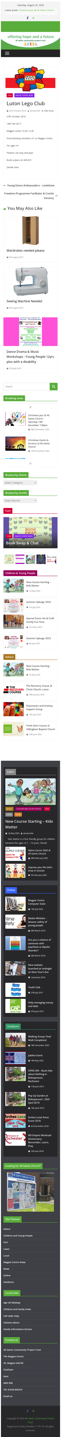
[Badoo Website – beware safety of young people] (15, 924)
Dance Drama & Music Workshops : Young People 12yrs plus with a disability (30, 356)
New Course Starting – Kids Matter (38, 583)
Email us (7, 1396)
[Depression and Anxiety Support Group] (13, 711)
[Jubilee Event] (15, 1058)
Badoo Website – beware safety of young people (37, 922)
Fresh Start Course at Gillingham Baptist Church (40, 727)
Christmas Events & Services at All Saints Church (39, 443)
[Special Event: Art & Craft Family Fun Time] (13, 624)
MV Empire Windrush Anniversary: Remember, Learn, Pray (39, 1140)
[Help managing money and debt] (15, 1007)
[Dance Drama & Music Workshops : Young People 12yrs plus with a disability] (30, 319)
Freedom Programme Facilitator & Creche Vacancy (29, 196)
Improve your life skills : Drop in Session (40, 869)
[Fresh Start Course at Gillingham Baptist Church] (13, 731)
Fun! (10, 95)
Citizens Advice (11, 1322)
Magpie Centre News (24, 95)
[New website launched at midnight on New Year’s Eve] (15, 971)
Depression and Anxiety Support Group (39, 707)
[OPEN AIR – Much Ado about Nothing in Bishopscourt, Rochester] (15, 1078)
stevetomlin (35, 110)
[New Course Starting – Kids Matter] (13, 587)
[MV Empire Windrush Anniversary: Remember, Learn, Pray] (15, 1143)
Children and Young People (28, 809)
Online (6, 1275)
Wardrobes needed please (25, 250)
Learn (9, 814)
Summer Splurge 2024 (38, 601)
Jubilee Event (35, 1055)
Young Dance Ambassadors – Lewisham (30, 185)
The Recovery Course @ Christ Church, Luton (39, 687)
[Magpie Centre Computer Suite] (15, 905)
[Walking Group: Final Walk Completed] (15, 1041)
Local (18, 814)
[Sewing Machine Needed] (30, 269)
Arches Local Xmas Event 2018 (38, 1119)
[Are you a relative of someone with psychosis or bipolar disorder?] (15, 947)
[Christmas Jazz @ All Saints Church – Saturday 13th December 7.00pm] (15, 419)
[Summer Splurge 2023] (13, 642)
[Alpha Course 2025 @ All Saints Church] (15, 854)
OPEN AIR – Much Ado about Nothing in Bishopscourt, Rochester (40, 1076)
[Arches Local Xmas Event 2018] (15, 1122)
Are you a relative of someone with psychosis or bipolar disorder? (39, 945)
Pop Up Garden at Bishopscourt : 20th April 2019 (39, 1099)
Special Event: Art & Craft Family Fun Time (40, 620)
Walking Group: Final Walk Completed (39, 1038)
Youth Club (34, 987)
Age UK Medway (11, 1302)
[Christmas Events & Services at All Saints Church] (15, 444)
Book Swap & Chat (22, 542)
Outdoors (8, 1282)
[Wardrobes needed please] (30, 218)
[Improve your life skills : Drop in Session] (15, 871)
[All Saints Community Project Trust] (30, 34)
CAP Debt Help (11, 1315)
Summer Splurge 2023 (38, 638)
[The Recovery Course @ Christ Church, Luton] (13, 691)
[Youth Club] (15, 990)
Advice (9, 809)
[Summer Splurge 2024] (13, 605)
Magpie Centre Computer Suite (37, 902)
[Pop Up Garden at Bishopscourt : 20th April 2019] (15, 1102)
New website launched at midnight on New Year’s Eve (40, 968)
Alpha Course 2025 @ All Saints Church (39, 852)
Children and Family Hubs (17, 1309)
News (6, 1268)
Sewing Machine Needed (24, 301)
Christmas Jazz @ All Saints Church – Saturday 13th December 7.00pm (37, 12)
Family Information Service (17, 1329)
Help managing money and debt (40, 1004)
